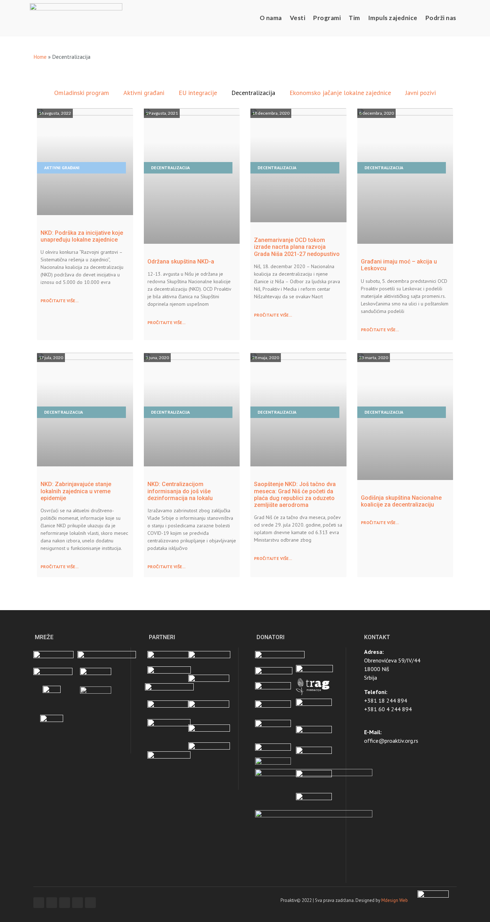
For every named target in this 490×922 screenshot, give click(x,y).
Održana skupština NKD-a (180, 261)
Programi (327, 18)
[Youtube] (77, 902)
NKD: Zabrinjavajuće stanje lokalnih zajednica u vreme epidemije (76, 491)
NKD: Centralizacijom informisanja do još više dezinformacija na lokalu (180, 491)
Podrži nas (440, 18)
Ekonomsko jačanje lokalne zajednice (340, 93)
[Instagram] (64, 902)
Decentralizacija (253, 93)
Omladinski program (81, 93)
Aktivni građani (143, 93)
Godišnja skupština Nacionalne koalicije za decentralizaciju (401, 501)
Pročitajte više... (60, 300)
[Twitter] (51, 902)
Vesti (298, 18)
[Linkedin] (90, 902)
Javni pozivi (420, 93)
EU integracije (198, 93)
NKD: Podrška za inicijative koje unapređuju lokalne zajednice (82, 236)
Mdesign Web (394, 900)
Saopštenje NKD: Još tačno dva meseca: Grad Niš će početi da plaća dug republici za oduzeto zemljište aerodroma (295, 494)
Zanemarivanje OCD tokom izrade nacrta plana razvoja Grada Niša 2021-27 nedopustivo (297, 247)
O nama (271, 18)
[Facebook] (38, 902)
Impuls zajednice (393, 18)
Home (40, 56)
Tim (354, 18)
